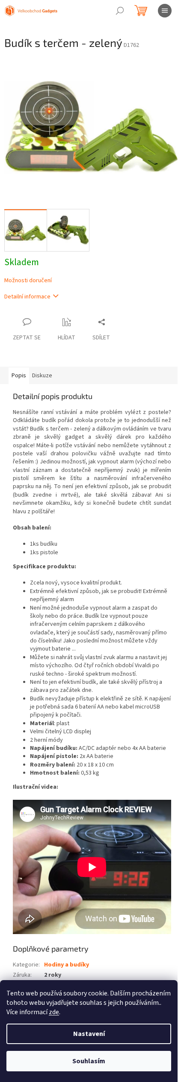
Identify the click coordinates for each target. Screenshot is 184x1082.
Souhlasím (88, 1061)
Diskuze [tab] (42, 375)
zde (54, 1012)
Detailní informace (27, 296)
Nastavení (89, 1034)
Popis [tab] (19, 375)
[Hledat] (119, 10)
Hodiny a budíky (66, 964)
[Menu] (164, 10)
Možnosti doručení (28, 281)
